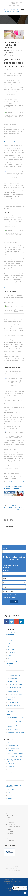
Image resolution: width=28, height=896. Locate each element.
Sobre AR (9, 829)
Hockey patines (12, 652)
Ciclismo (10, 666)
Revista (9, 838)
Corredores (11, 789)
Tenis (9, 658)
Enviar (14, 601)
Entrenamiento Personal (14, 729)
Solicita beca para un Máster (13, 826)
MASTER (7, 570)
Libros (8, 836)
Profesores (10, 835)
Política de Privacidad (6, 596)
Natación (10, 669)
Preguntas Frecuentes (12, 819)
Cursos (8, 813)
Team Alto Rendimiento (16, 50)
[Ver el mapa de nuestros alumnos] (9, 852)
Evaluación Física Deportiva (15, 694)
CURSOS (7, 567)
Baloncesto (11, 640)
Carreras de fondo (12, 678)
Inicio (5, 890)
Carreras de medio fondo (14, 675)
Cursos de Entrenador (12, 815)
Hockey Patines (12, 782)
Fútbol (9, 646)
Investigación (10, 840)
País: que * (5, 548)
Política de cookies (9, 892)
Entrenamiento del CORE (14, 722)
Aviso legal (21, 890)
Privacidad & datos (12, 890)
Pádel (9, 655)
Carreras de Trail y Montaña (15, 684)
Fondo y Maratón (12, 681)
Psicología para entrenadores (15, 753)
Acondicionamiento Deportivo (16, 637)
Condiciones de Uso (19, 594)
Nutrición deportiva (13, 702)
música (14, 55)
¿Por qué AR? (10, 831)
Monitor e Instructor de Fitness (16, 732)
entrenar (9, 54)
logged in (13, 530)
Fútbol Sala (11, 649)
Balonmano (11, 643)
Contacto (9, 894)
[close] (26, 887)
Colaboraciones (10, 822)
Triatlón (10, 672)
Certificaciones (10, 821)
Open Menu (22, 10)
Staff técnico (10, 833)
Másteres (8, 817)
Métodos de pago (10, 824)
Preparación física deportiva (15, 756)
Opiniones (9, 842)
